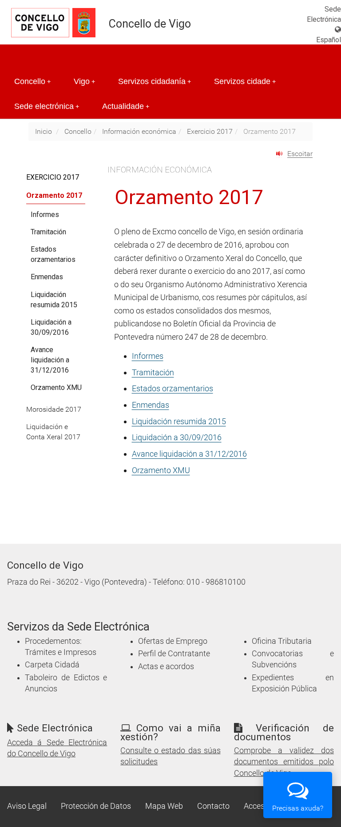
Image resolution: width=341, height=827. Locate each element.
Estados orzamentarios (172, 388)
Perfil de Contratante (174, 653)
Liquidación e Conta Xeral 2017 (53, 431)
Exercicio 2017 (210, 131)
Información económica (139, 131)
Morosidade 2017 (53, 409)
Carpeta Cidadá (52, 664)
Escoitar (300, 153)
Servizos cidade (245, 81)
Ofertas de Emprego (172, 641)
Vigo (84, 81)
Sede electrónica (46, 106)
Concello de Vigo (150, 23)
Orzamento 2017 (54, 195)
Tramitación (153, 372)
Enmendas (150, 404)
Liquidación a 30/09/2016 (177, 437)
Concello (32, 81)
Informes (147, 356)
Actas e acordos (166, 666)
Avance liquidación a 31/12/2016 (189, 453)
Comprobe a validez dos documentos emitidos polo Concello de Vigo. (284, 761)
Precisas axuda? (297, 808)
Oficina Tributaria (282, 641)
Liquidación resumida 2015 (179, 421)
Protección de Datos (96, 806)
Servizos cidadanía (154, 81)
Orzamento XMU (161, 470)
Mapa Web (164, 806)
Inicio (43, 131)
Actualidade (125, 106)
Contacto (213, 806)
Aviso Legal (27, 806)
